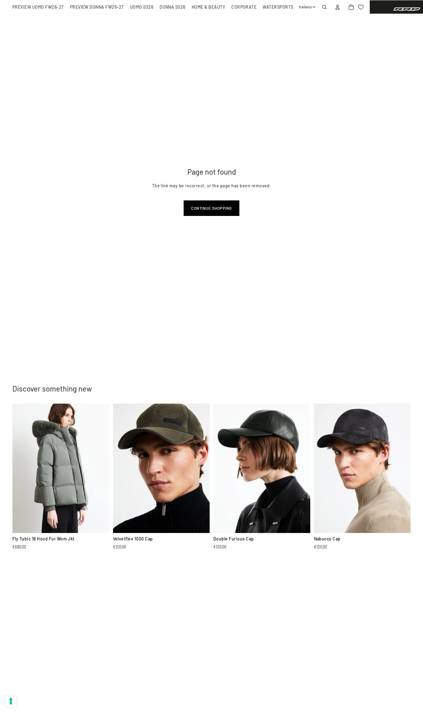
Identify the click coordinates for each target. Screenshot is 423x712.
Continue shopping (211, 208)
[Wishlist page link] (361, 7)
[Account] (337, 7)
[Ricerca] (324, 7)
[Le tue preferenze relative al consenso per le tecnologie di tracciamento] (11, 701)
